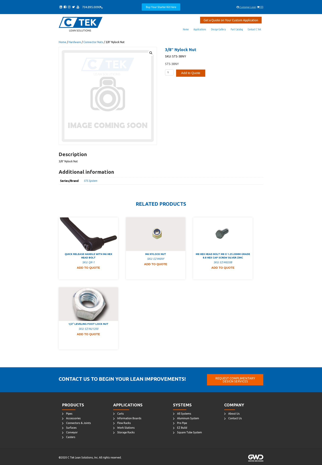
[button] (151, 53)
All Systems (184, 413)
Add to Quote (190, 73)
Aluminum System (188, 418)
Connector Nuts (93, 42)
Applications (200, 29)
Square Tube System (189, 432)
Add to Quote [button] (88, 267)
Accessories (73, 418)
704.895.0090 (90, 7)
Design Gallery (218, 29)
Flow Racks (124, 422)
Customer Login (247, 7)
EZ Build (182, 427)
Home (186, 29)
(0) (261, 7)
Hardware (75, 42)
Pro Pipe (182, 422)
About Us (234, 413)
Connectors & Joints (78, 422)
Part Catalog (237, 29)
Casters (70, 437)
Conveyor (72, 432)
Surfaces (71, 427)
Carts (120, 413)
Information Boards (129, 418)
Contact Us (235, 418)
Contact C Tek (254, 29)
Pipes (69, 413)
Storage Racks (126, 432)
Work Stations (126, 427)
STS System (90, 180)
